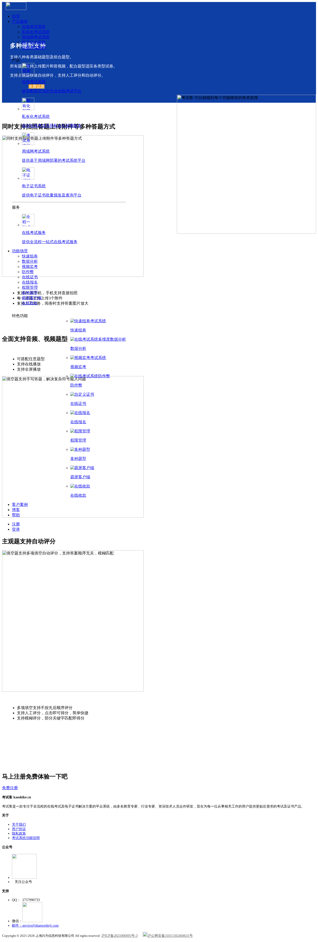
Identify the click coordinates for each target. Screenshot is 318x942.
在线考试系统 (34, 27)
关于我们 (19, 824)
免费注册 (10, 788)
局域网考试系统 (36, 37)
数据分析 (30, 261)
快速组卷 (30, 256)
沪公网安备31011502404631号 (170, 936)
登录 (16, 529)
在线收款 (30, 303)
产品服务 (20, 21)
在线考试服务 (34, 47)
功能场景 (20, 251)
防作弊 (28, 272)
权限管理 (30, 287)
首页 (16, 16)
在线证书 (30, 277)
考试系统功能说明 (26, 838)
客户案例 (20, 504)
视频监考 (30, 266)
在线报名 (30, 282)
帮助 (16, 515)
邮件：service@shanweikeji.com (35, 925)
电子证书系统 (34, 42)
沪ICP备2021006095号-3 (119, 936)
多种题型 (30, 293)
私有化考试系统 (36, 32)
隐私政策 (19, 833)
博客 (16, 510)
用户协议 (19, 829)
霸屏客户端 (32, 298)
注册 (16, 524)
